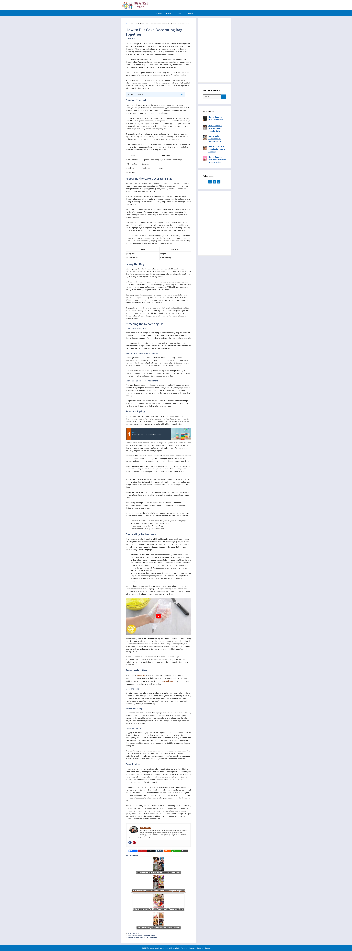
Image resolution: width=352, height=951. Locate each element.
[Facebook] (130, 842)
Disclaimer (200, 948)
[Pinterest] (134, 842)
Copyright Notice (164, 948)
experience (168, 681)
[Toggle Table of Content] (181, 94)
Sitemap (207, 948)
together (140, 675)
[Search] (223, 96)
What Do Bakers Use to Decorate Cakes (141, 935)
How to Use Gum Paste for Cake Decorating (142, 937)
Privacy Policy (175, 948)
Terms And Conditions (188, 948)
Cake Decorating (133, 933)
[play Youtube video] (158, 616)
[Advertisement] (197, 5)
